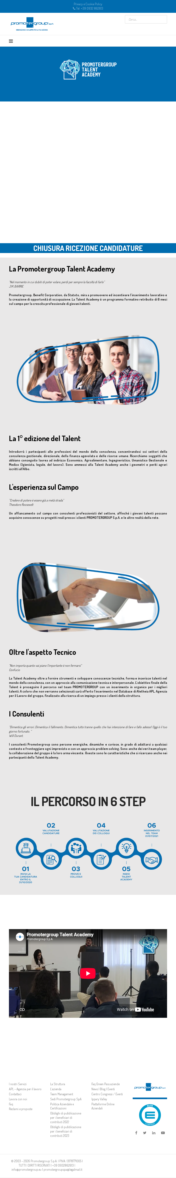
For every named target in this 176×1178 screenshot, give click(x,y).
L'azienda (55, 1089)
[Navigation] (11, 41)
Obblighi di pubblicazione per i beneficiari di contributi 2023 (65, 1131)
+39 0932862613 (63, 1165)
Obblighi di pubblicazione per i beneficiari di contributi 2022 (65, 1117)
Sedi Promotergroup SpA (66, 1099)
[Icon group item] (136, 1132)
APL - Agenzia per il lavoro (25, 1089)
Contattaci (15, 1094)
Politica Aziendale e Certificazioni (62, 1106)
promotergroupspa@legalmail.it (63, 1169)
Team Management (61, 1094)
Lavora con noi (18, 1099)
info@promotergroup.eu (26, 1169)
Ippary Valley (99, 1099)
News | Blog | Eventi (103, 1089)
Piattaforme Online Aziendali (102, 1106)
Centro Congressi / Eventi (107, 1094)
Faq (11, 1104)
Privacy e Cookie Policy (88, 4)
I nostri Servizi (18, 1084)
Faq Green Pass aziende (105, 1084)
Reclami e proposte (20, 1109)
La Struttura (57, 1084)
